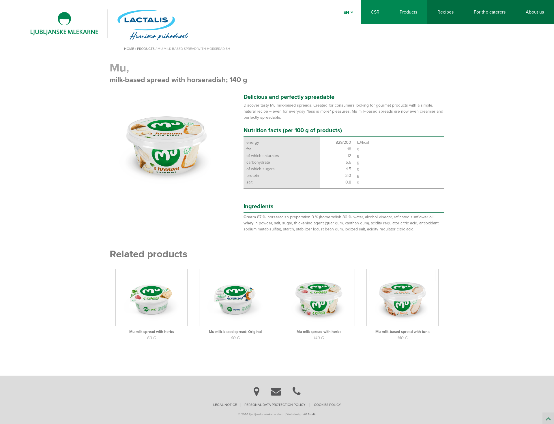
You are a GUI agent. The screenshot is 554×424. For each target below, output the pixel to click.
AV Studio (309, 414)
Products (408, 12)
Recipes (445, 12)
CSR (375, 12)
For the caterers (490, 12)
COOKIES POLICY (327, 405)
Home (129, 49)
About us (535, 12)
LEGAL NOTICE (225, 405)
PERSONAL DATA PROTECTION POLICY (275, 405)
